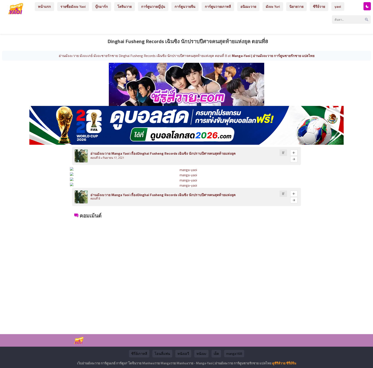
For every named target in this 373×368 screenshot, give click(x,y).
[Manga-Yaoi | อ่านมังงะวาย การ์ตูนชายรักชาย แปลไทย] (17, 12)
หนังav (201, 353)
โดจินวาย (124, 6)
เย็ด (216, 353)
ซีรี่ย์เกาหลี (139, 353)
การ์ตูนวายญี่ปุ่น (153, 6)
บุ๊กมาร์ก (101, 6)
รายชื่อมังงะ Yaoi (73, 6)
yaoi (338, 6)
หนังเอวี (183, 353)
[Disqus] (186, 274)
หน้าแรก (44, 6)
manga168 (234, 353)
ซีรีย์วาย (319, 6)
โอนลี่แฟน (162, 353)
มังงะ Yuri (273, 6)
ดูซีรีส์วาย (279, 363)
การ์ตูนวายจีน (185, 6)
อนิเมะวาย (248, 6)
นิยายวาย (296, 6)
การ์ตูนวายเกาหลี (218, 6)
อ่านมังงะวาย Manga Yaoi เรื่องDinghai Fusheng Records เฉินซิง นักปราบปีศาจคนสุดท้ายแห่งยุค (163, 153)
